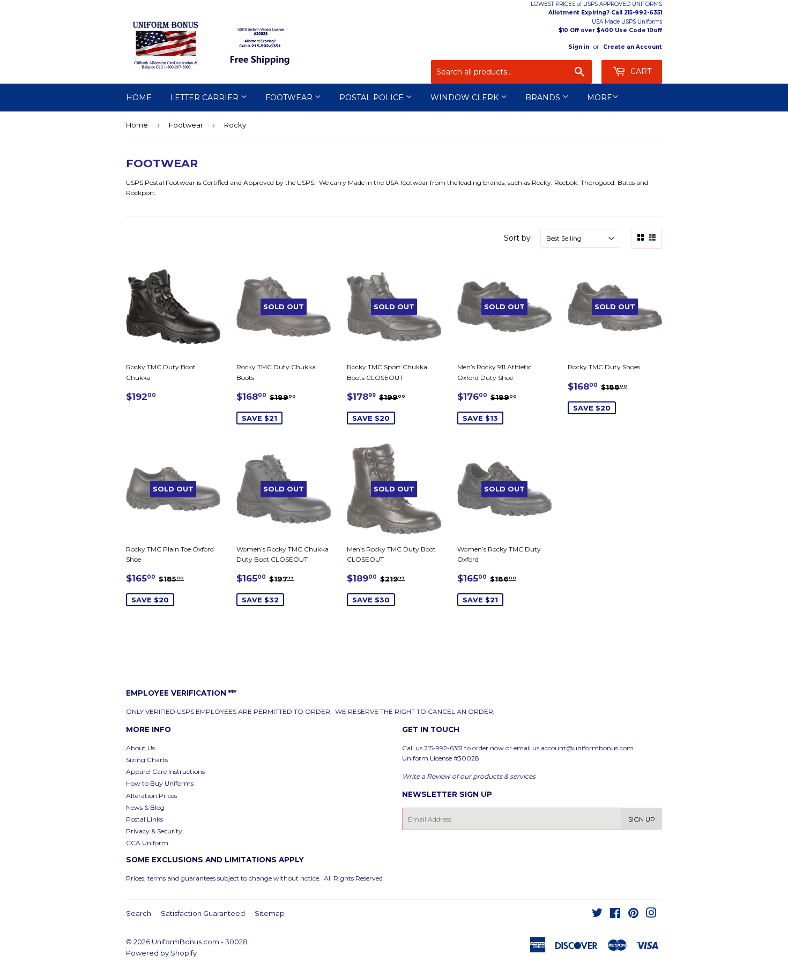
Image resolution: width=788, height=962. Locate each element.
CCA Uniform (147, 843)
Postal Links (144, 819)
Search (138, 913)
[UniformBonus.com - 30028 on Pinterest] (633, 915)
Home (139, 97)
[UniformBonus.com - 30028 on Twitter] (597, 915)
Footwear (290, 97)
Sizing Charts (147, 760)
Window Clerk (465, 97)
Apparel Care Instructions (165, 771)
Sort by (517, 238)
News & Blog (145, 807)
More (599, 97)
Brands (543, 97)
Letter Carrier (205, 97)
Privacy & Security (154, 831)
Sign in (578, 46)
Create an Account (632, 46)
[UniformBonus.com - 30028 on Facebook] (615, 915)
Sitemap (270, 913)
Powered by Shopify (161, 953)
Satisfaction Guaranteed (203, 913)
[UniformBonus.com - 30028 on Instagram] (651, 915)
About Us (140, 748)
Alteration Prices (151, 796)
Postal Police (372, 97)
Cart (639, 71)
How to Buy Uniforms (160, 783)
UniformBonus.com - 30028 (200, 941)
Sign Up (641, 819)
